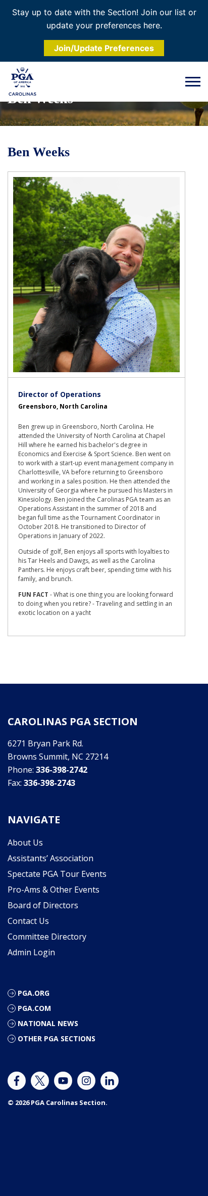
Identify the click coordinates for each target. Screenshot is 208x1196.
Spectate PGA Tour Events (57, 873)
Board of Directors (43, 905)
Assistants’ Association (50, 858)
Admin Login (31, 952)
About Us (25, 842)
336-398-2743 (49, 782)
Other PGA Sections (56, 1038)
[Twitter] (40, 1081)
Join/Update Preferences (104, 48)
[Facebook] (17, 1081)
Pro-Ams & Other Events (53, 889)
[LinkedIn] (109, 1081)
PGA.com (34, 1008)
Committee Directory (47, 936)
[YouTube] (63, 1081)
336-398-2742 (61, 769)
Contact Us (28, 920)
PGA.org (33, 993)
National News (48, 1023)
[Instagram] (86, 1081)
